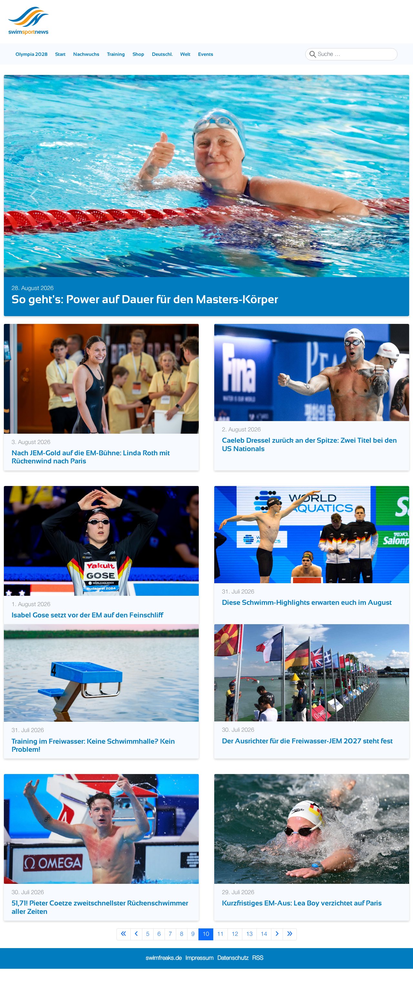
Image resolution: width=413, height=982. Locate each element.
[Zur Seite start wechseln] (123, 948)
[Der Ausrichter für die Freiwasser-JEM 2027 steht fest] (311, 686)
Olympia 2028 (31, 54)
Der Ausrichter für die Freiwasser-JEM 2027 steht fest (307, 754)
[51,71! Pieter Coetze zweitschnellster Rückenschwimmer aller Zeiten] (101, 842)
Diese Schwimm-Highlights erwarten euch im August (307, 616)
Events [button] (205, 54)
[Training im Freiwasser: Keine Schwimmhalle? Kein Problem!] (101, 686)
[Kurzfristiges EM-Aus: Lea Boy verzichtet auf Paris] (311, 842)
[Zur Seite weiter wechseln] (277, 948)
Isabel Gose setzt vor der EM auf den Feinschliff (87, 628)
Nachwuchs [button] (86, 54)
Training (116, 54)
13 (249, 947)
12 (235, 947)
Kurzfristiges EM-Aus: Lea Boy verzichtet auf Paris (302, 917)
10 (206, 947)
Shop (138, 54)
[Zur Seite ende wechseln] (290, 948)
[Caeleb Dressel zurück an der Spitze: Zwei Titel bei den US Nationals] (311, 385)
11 (220, 947)
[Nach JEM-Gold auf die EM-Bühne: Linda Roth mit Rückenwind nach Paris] (101, 392)
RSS (257, 971)
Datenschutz (232, 971)
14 (264, 947)
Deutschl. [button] (162, 54)
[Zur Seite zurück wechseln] (136, 948)
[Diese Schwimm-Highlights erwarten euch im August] (311, 547)
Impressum (200, 971)
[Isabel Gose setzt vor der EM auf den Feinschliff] (101, 554)
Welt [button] (185, 54)
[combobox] (351, 54)
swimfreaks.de (164, 971)
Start (60, 54)
